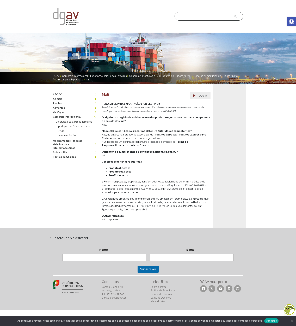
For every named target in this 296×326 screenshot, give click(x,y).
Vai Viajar (58, 112)
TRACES (60, 130)
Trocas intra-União (66, 135)
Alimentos (59, 107)
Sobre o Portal (158, 287)
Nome (104, 249)
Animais (57, 99)
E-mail (191, 249)
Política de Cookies (64, 157)
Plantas (57, 103)
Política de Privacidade (163, 290)
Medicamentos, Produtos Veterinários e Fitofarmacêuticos (67, 144)
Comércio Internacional (67, 116)
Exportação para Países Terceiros (74, 121)
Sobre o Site (60, 152)
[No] (291, 321)
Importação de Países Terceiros (73, 126)
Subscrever (148, 269)
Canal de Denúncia (161, 297)
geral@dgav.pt (118, 297)
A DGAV (57, 94)
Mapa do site (158, 301)
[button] (291, 21)
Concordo (271, 320)
